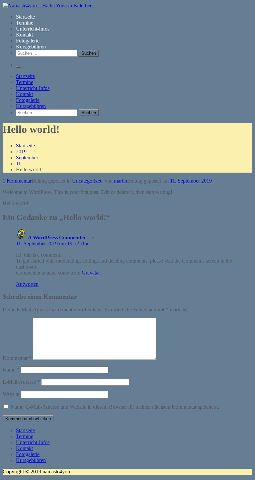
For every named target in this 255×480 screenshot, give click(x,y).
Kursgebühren (31, 46)
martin (120, 181)
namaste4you (56, 471)
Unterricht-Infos (32, 29)
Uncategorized (87, 181)
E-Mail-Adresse (21, 382)
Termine (24, 23)
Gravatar (91, 273)
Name (11, 369)
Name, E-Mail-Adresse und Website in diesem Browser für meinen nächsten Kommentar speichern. (115, 407)
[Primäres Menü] (18, 67)
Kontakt (24, 35)
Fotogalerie (28, 40)
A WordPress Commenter (57, 237)
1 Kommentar (17, 181)
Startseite (25, 17)
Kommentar (17, 358)
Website (11, 394)
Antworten (27, 284)
